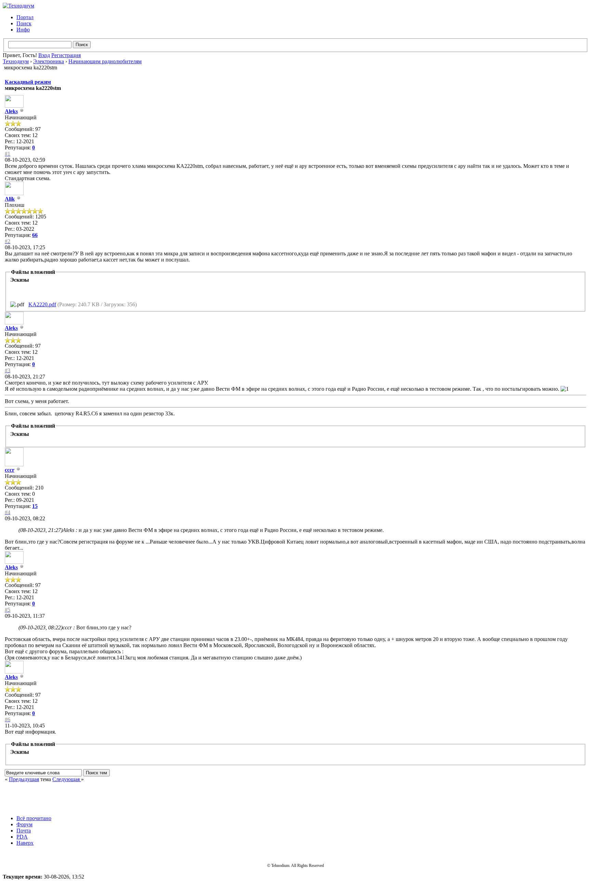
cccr (9, 470)
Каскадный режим (28, 82)
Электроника (48, 61)
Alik (10, 199)
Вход (44, 55)
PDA (22, 837)
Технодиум (16, 61)
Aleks (11, 111)
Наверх (25, 843)
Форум (24, 824)
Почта (23, 830)
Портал (25, 17)
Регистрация (66, 55)
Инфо (23, 29)
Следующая (66, 779)
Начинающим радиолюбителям (105, 61)
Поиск (23, 23)
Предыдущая (24, 779)
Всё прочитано (33, 818)
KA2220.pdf (42, 304)
